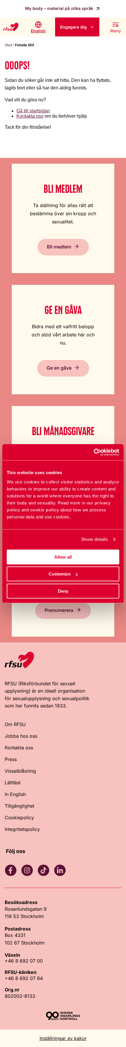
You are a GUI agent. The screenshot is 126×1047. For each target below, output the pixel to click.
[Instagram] (27, 870)
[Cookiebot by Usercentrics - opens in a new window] (93, 452)
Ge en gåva (59, 367)
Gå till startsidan (33, 110)
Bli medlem (59, 246)
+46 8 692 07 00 (24, 961)
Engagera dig (73, 26)
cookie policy (44, 509)
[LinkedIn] (60, 870)
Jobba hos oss (21, 736)
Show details (94, 539)
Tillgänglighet (19, 806)
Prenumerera (59, 610)
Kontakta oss (29, 116)
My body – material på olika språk (59, 8)
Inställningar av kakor (63, 1038)
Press (11, 759)
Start (8, 45)
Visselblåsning (20, 771)
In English (15, 794)
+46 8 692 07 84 (24, 978)
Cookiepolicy (19, 817)
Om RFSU (15, 724)
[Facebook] (10, 870)
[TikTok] (43, 870)
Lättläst (13, 782)
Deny (63, 591)
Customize (60, 573)
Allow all (63, 557)
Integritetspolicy (22, 829)
